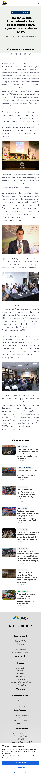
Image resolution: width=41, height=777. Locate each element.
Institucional (22, 446)
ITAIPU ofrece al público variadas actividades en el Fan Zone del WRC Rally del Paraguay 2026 (28, 535)
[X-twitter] (18, 626)
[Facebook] (10, 626)
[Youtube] (22, 626)
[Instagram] (14, 626)
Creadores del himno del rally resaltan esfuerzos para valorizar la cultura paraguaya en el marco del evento (27, 454)
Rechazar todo (20, 773)
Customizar (20, 768)
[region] (20, 760)
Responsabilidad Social (25, 468)
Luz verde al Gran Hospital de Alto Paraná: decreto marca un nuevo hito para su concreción (27, 577)
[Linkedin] (26, 626)
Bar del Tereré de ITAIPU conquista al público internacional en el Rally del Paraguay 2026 (27, 494)
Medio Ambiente (23, 591)
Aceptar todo (20, 762)
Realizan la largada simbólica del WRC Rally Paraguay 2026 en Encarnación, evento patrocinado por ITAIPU (28, 515)
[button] (38, 3)
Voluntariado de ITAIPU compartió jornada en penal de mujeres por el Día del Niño (27, 474)
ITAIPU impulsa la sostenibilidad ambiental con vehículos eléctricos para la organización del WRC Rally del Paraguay (28, 556)
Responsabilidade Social (20, 13)
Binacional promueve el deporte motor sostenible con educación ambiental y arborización (27, 599)
